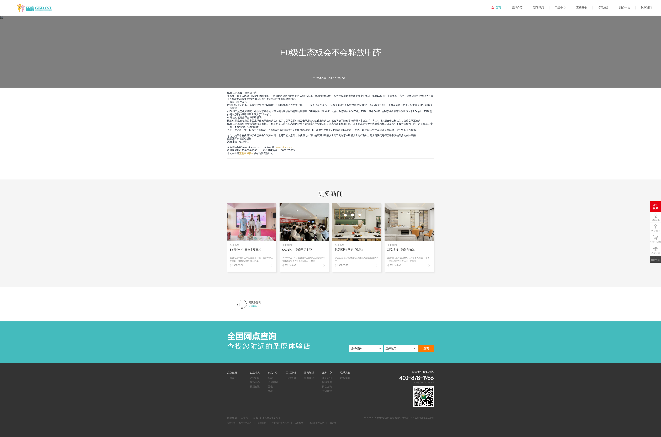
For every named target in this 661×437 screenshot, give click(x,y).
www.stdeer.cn (284, 147)
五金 (270, 386)
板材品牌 (262, 423)
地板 (270, 390)
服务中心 (624, 7)
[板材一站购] (655, 240)
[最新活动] (655, 251)
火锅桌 (333, 423)
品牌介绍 (517, 7)
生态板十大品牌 (316, 423)
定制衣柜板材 (246, 153)
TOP (655, 259)
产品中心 (560, 7)
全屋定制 (273, 382)
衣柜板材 (299, 423)
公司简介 (232, 378)
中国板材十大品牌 (280, 423)
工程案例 (581, 7)
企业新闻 (255, 378)
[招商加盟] (655, 229)
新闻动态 (538, 7)
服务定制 (327, 378)
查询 (426, 348)
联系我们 (646, 7)
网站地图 (232, 418)
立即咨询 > (254, 306)
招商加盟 (603, 7)
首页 (498, 7)
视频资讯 (255, 386)
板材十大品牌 (245, 423)
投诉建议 (327, 390)
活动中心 (255, 382)
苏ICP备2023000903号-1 (266, 418)
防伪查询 (327, 386)
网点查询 (327, 382)
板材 (270, 378)
